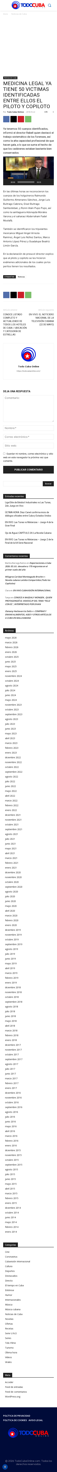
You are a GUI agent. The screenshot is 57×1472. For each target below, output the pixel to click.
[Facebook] (6, 119)
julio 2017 (10, 1068)
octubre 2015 (12, 1159)
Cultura (8, 1266)
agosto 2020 (11, 891)
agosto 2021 (11, 834)
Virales (8, 1362)
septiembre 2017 (13, 1059)
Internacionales (13, 1299)
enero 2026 (11, 652)
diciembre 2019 (13, 929)
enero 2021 (11, 867)
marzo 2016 (11, 1135)
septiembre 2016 (13, 1107)
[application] (28, 171)
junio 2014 (10, 1217)
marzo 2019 (11, 973)
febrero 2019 (11, 977)
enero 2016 (11, 1145)
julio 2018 (10, 1011)
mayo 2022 (11, 790)
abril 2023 (10, 738)
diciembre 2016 (13, 1092)
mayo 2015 (11, 1183)
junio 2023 (10, 728)
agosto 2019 (11, 949)
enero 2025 (11, 671)
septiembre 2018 (13, 1001)
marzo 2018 (11, 1030)
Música (8, 1304)
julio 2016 (10, 1116)
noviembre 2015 (13, 1155)
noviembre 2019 (13, 934)
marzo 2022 (11, 800)
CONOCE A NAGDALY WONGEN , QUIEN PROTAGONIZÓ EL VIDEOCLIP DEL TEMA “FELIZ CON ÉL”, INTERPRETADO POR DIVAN (28, 601)
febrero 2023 (11, 747)
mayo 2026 (11, 637)
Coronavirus (11, 1256)
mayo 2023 (11, 733)
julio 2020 (10, 896)
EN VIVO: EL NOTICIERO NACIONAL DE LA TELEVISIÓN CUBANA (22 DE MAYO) (41, 319)
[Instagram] (24, 1446)
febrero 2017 (11, 1083)
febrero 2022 (11, 805)
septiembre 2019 (13, 944)
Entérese (9, 1290)
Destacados (11, 1275)
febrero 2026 (11, 647)
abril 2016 (10, 1131)
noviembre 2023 (13, 704)
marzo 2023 (11, 743)
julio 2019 (10, 953)
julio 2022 (10, 781)
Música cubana (12, 1309)
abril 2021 (10, 853)
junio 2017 (10, 1073)
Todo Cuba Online (15, 112)
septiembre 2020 (13, 886)
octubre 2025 (12, 656)
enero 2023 (11, 752)
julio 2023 (10, 723)
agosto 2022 (11, 776)
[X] (13, 119)
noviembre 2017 (13, 1049)
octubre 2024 (12, 680)
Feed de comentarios (16, 1391)
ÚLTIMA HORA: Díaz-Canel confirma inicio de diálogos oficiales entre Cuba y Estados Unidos (28, 514)
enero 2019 (11, 982)
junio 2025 (10, 661)
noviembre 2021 (13, 819)
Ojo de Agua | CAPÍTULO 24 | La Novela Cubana (28, 533)
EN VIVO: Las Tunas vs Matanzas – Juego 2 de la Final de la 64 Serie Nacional (29, 541)
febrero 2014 (11, 1226)
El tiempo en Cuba (14, 1285)
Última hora (11, 1352)
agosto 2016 (11, 1111)
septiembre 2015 (13, 1164)
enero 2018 (11, 1040)
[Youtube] (34, 375)
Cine (7, 1251)
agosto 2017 (11, 1064)
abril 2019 (10, 968)
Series (8, 1338)
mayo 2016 (11, 1126)
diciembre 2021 (13, 814)
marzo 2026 (11, 642)
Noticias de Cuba (19, 14)
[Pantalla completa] (49, 182)
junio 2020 (10, 901)
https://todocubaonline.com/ (28, 371)
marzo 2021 (11, 858)
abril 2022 (10, 795)
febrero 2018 (11, 1035)
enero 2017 (11, 1088)
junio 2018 (10, 1016)
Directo (9, 1280)
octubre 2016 (12, 1102)
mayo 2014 (11, 1222)
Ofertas (9, 1323)
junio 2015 (10, 1179)
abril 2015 (10, 1188)
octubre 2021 (12, 824)
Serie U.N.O (11, 1333)
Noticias (21, 276)
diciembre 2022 (13, 757)
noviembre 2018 (13, 992)
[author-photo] (28, 362)
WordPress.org (12, 1396)
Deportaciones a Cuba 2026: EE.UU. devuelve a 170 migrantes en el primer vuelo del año (28, 566)
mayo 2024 (11, 699)
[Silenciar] (44, 182)
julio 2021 (10, 838)
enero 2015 (11, 1202)
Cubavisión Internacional (17, 1261)
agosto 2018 (11, 1006)
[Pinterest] (21, 119)
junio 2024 (10, 695)
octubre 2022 (12, 766)
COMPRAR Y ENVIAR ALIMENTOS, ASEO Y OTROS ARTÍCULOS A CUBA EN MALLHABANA (28, 614)
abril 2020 (10, 910)
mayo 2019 (11, 963)
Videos (8, 1357)
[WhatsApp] (28, 119)
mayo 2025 (11, 666)
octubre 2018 (12, 996)
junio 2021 (10, 843)
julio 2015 (10, 1174)
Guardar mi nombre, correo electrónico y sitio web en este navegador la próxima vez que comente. (28, 457)
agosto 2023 (11, 719)
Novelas (9, 1318)
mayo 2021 (11, 848)
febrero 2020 (11, 920)
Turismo (9, 1347)
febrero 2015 (11, 1198)
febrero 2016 (11, 1140)
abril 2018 (10, 1025)
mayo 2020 (11, 905)
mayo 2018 (11, 1020)
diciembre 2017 (13, 1044)
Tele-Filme (10, 1342)
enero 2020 (11, 925)
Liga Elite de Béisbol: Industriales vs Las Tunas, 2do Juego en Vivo (28, 504)
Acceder (9, 1382)
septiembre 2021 (13, 829)
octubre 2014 (12, 1212)
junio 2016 (10, 1121)
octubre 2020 (12, 881)
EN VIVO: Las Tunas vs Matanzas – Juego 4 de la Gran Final (29, 524)
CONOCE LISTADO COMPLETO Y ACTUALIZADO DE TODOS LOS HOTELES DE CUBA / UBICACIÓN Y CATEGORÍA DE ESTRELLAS (15, 324)
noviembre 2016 (13, 1097)
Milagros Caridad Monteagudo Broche (24, 576)
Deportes (10, 1271)
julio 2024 (10, 690)
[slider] (26, 182)
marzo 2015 (11, 1193)
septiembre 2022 (13, 771)
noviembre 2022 (13, 762)
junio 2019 (10, 958)
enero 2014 (11, 1231)
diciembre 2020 (13, 872)
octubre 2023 (12, 709)
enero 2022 (11, 810)
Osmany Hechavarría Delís (18, 611)
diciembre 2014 (13, 1207)
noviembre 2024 (13, 675)
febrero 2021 (11, 862)
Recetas (9, 1328)
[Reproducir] (7, 182)
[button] (28, 170)
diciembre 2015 (13, 1150)
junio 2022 (10, 786)
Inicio (5, 14)
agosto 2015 (11, 1169)
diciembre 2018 (13, 987)
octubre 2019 (12, 939)
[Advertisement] (28, 46)
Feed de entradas (14, 1386)
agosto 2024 (11, 685)
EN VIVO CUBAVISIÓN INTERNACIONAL (32, 590)
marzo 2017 (11, 1078)
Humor (8, 1294)
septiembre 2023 (13, 714)
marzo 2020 (11, 915)
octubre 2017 (12, 1054)
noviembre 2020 (13, 877)
